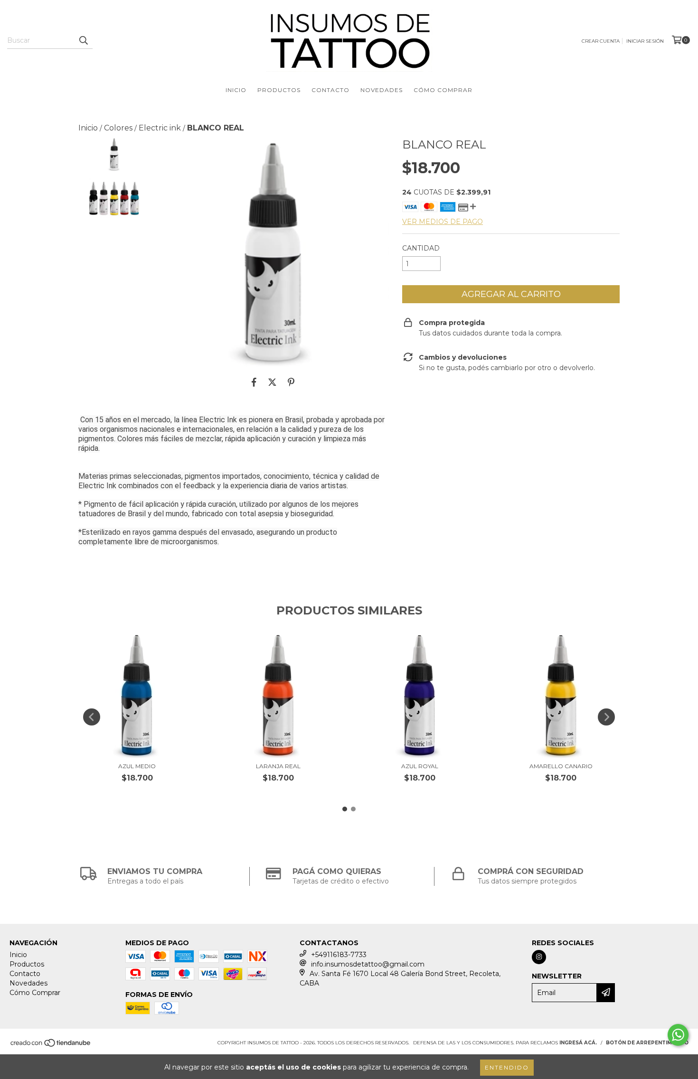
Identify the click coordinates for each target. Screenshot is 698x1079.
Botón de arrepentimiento (647, 1043)
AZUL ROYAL (419, 766)
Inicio (236, 89)
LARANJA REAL (278, 766)
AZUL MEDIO (137, 766)
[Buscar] (83, 40)
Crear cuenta (601, 41)
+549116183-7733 (339, 954)
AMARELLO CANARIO (561, 766)
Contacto (330, 89)
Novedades (381, 89)
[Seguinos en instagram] (539, 957)
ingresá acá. (578, 1043)
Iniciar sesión (645, 41)
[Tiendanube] (51, 1045)
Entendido (507, 1067)
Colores (118, 127)
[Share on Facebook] (254, 382)
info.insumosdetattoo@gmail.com (367, 964)
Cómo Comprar (443, 89)
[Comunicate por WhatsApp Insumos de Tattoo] (678, 1035)
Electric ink (160, 127)
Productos (279, 89)
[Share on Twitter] (272, 382)
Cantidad (421, 248)
